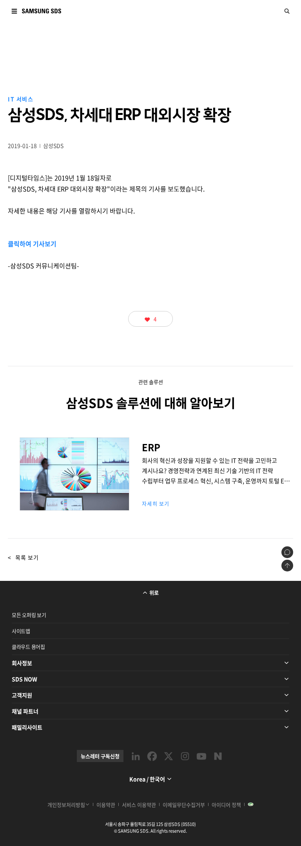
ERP (151, 447)
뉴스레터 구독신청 (100, 756)
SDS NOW (24, 679)
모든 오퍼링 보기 (29, 615)
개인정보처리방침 (66, 804)
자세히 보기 (156, 503)
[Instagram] (185, 756)
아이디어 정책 (226, 804)
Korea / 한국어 (147, 779)
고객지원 (22, 695)
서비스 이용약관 (139, 804)
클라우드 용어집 (28, 646)
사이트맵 (21, 631)
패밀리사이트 (27, 727)
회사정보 (22, 663)
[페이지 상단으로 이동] (287, 565)
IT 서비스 (20, 99)
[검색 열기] (287, 11)
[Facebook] (152, 756)
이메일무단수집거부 (184, 804)
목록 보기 (23, 557)
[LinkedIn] (135, 756)
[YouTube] (201, 756)
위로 (154, 592)
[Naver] (218, 756)
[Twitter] (168, 756)
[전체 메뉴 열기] (14, 11)
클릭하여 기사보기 (32, 243)
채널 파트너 (25, 711)
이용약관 (105, 804)
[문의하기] (287, 552)
